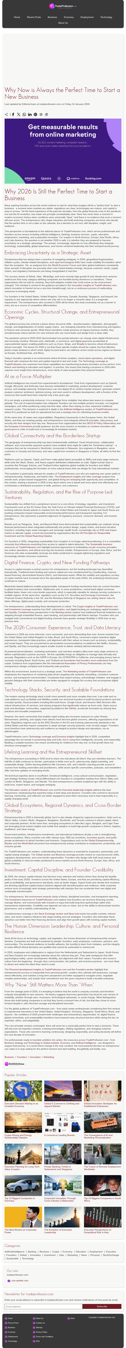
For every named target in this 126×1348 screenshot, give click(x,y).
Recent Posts (34, 17)
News (84, 1255)
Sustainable (12, 1258)
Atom (73, 1318)
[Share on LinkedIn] (30, 114)
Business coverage (66, 854)
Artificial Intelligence (86, 1043)
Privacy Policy (41, 1332)
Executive (111, 1251)
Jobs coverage (93, 476)
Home (17, 17)
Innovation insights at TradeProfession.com (94, 285)
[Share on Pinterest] (35, 114)
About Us (63, 23)
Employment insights (70, 476)
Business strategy (14, 1043)
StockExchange (111, 1255)
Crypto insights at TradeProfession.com (97, 606)
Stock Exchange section (51, 913)
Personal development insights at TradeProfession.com (38, 969)
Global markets (51, 1043)
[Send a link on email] (41, 114)
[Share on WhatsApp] (24, 114)
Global (23, 1255)
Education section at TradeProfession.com (31, 790)
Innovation (35, 1057)
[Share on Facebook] (13, 114)
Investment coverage (20, 609)
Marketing (49, 1057)
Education (81, 1251)
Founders (22, 1057)
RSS (38, 1341)
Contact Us (40, 1323)
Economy (69, 17)
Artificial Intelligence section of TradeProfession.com (91, 409)
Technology (106, 17)
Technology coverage (40, 736)
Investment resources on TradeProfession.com (33, 899)
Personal (95, 1255)
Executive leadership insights (77, 790)
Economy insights (65, 736)
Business (52, 17)
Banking (32, 1251)
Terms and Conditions (44, 1337)
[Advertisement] (63, 65)
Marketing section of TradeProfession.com (89, 671)
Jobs (61, 1255)
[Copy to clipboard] (46, 114)
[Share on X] (18, 114)
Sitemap (39, 1327)
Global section (43, 854)
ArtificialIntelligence (14, 1251)
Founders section (85, 969)
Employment (87, 17)
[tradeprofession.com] (63, 6)
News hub (74, 913)
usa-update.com (19, 1280)
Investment (50, 1255)
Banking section (63, 612)
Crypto (55, 1251)
